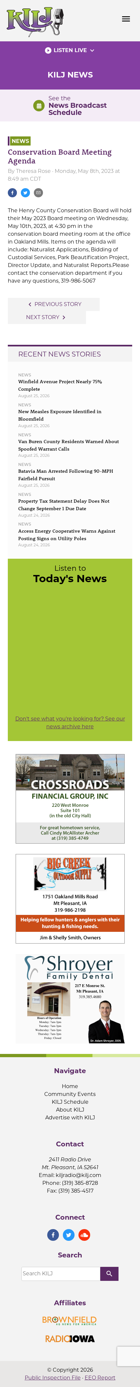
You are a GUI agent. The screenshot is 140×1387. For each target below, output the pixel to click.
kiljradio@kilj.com (78, 1175)
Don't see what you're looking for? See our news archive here (70, 723)
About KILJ (70, 1110)
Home (70, 1086)
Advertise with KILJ (70, 1117)
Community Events (70, 1094)
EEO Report (100, 1378)
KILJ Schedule (70, 1102)
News (20, 141)
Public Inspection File (53, 1378)
